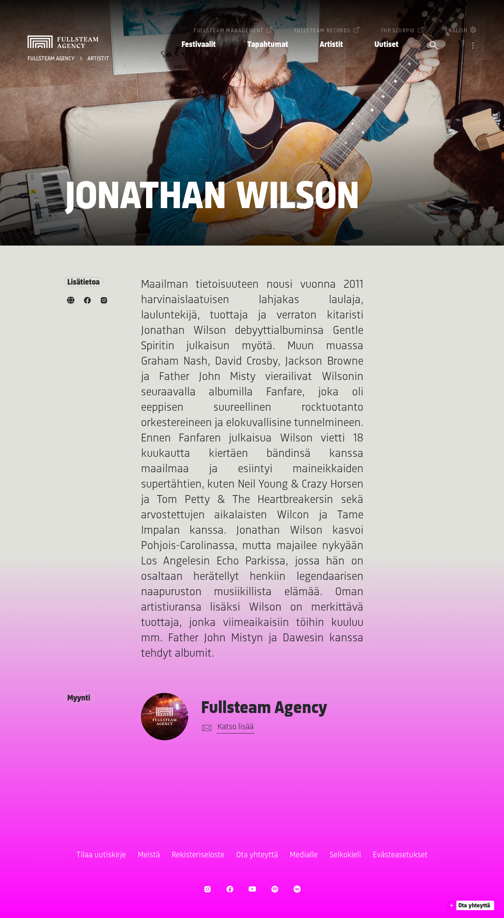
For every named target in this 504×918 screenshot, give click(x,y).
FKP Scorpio (398, 31)
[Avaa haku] (434, 46)
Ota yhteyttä (257, 855)
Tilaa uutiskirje (101, 855)
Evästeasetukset (400, 855)
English (456, 31)
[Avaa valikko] (473, 46)
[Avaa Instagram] (207, 889)
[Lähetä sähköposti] (205, 728)
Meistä (149, 855)
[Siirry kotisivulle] (63, 41)
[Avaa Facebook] (229, 889)
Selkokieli (345, 855)
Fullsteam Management (228, 31)
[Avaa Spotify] (274, 889)
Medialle (304, 855)
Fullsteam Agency (52, 59)
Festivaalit (199, 45)
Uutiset (386, 45)
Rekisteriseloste (198, 855)
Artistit (331, 45)
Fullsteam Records (322, 31)
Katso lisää (235, 727)
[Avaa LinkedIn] (297, 889)
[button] (470, 905)
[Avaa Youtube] (252, 889)
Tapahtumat (267, 45)
